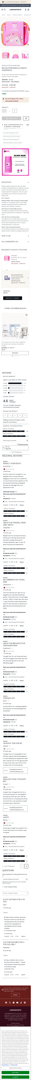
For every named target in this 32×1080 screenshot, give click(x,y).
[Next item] (28, 334)
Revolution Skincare (11, 65)
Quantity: (5, 107)
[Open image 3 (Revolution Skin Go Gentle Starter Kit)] (25, 55)
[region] (15, 1053)
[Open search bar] (4, 9)
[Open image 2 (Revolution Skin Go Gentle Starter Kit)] (15, 55)
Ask (27, 124)
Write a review (6, 81)
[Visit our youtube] (17, 1002)
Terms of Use (14, 1064)
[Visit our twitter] (10, 1002)
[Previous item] (3, 334)
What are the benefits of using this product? (12, 142)
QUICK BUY (15, 353)
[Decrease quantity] (4, 111)
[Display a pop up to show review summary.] (14, 347)
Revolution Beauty (17, 14)
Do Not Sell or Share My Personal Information (15, 1025)
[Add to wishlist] (26, 118)
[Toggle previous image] (1, 32)
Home (3, 14)
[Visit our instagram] (13, 1002)
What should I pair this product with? (11, 139)
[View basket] (28, 9)
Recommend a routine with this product (11, 136)
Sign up (15, 995)
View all (27, 91)
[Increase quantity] (14, 111)
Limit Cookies (15, 1072)
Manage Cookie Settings (15, 1068)
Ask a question (15, 81)
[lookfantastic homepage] (15, 9)
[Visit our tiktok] (21, 1002)
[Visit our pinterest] (25, 1002)
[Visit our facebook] (6, 1002)
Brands (9, 14)
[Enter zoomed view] (28, 44)
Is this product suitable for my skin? (10, 132)
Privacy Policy (5, 1064)
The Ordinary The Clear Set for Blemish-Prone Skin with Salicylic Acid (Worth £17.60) (14, 344)
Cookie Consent (15, 1023)
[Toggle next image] (29, 32)
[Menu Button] (1, 9)
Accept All (15, 1077)
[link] (25, 9)
